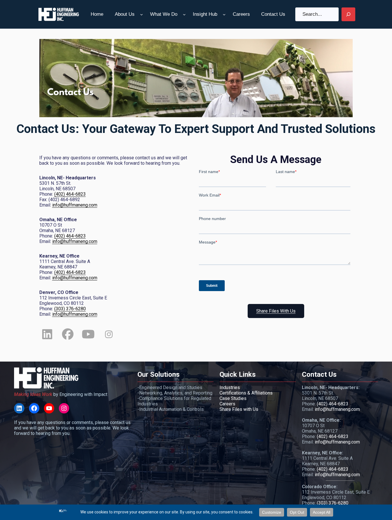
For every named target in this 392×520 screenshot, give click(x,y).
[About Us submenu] (141, 14)
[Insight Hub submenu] (224, 14)
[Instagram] (64, 408)
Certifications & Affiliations (246, 393)
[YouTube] (49, 408)
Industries (230, 387)
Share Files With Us (276, 311)
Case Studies (233, 398)
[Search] (348, 14)
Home (97, 14)
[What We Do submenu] (184, 14)
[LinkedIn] (19, 408)
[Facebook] (34, 408)
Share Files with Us (239, 409)
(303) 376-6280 (70, 308)
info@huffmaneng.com (74, 205)
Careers (227, 404)
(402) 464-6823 (70, 194)
